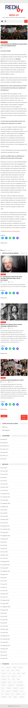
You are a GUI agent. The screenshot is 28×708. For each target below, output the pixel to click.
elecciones (14, 676)
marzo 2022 (5, 552)
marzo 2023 (5, 516)
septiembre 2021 (6, 571)
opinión (3, 378)
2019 (2, 667)
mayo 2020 (4, 619)
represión (18, 694)
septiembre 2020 (6, 606)
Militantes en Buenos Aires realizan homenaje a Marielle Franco (11, 325)
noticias (3, 274)
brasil (9, 250)
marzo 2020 (5, 626)
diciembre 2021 (5, 561)
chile (12, 670)
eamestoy (11, 282)
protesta (7, 694)
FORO (13, 679)
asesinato (8, 667)
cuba (14, 673)
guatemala (3, 682)
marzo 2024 (5, 484)
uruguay (15, 697)
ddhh (18, 673)
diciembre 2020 (5, 600)
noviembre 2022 (6, 529)
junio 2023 (4, 510)
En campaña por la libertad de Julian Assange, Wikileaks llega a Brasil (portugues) (11, 278)
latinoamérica (11, 685)
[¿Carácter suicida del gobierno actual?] (14, 367)
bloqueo (20, 667)
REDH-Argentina (6, 430)
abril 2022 (4, 548)
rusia (23, 694)
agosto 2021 (5, 574)
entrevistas (4, 42)
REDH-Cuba (4, 427)
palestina (8, 691)
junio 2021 (4, 581)
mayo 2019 (4, 658)
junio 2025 (4, 468)
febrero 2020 (5, 629)
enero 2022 (5, 558)
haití (14, 682)
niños (2, 691)
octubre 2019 (5, 642)
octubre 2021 (5, 568)
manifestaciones (20, 685)
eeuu (8, 676)
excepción (3, 679)
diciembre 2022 (5, 526)
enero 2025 (5, 474)
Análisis (4, 439)
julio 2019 (4, 652)
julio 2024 (4, 477)
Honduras (3, 685)
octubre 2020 (5, 603)
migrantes (15, 688)
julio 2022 (4, 542)
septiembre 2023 (6, 503)
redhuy (3, 455)
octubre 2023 (5, 500)
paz (2, 694)
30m (6, 250)
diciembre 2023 (5, 493)
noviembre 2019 (6, 639)
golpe (18, 679)
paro (22, 691)
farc (9, 679)
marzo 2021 (5, 590)
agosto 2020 (5, 610)
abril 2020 (4, 623)
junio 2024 (4, 480)
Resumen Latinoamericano (13, 231)
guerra (9, 682)
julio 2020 (4, 613)
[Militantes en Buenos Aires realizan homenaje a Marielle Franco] (14, 311)
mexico (3, 688)
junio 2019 (4, 655)
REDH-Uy (14, 15)
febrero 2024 (5, 487)
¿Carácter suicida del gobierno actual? (12, 380)
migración (9, 688)
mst (11, 250)
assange (15, 667)
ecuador (3, 676)
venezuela (21, 697)
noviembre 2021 (6, 564)
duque (23, 673)
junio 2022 (4, 545)
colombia (18, 670)
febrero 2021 (5, 594)
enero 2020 (5, 632)
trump (10, 697)
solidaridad (3, 697)
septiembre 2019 (6, 645)
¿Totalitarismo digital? (5, 416)
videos (3, 459)
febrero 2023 (5, 519)
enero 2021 (5, 597)
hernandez (19, 682)
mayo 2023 (4, 513)
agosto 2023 (5, 506)
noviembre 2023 (6, 497)
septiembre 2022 (6, 535)
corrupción (3, 673)
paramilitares (15, 691)
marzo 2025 (5, 471)
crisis (9, 673)
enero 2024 (5, 490)
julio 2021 (4, 577)
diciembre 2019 (5, 636)
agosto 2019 (5, 648)
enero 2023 (5, 522)
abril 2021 (4, 587)
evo (20, 676)
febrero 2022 (5, 555)
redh (12, 694)
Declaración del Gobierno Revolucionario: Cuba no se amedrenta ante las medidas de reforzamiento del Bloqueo (24, 416)
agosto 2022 (5, 539)
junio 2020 (4, 616)
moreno (22, 688)
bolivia (2, 670)
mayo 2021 (4, 584)
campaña (4, 442)
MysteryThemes (16, 706)
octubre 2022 (5, 532)
